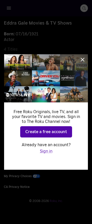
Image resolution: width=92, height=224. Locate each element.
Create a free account (46, 132)
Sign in (46, 151)
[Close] (82, 60)
